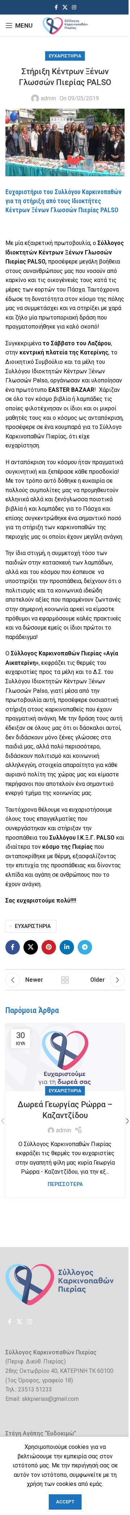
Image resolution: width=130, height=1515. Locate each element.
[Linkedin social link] (67, 947)
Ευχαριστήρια (65, 56)
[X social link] (65, 7)
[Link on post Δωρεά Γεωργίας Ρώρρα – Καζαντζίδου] (65, 1057)
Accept (65, 1501)
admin (48, 98)
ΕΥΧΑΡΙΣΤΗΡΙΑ (33, 926)
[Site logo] (65, 24)
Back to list (65, 980)
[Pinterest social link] (49, 947)
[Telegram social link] (85, 947)
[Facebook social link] (56, 7)
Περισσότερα (65, 1184)
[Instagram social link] (74, 7)
